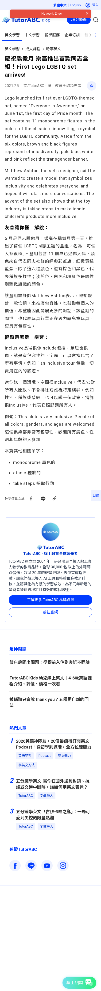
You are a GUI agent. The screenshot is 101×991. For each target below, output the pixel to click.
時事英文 (53, 49)
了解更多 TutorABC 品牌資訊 (50, 600)
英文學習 (12, 49)
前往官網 (50, 612)
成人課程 (32, 49)
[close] (87, 22)
